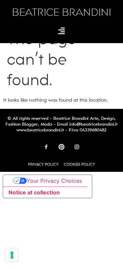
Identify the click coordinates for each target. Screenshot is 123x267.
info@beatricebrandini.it (93, 124)
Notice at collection (34, 192)
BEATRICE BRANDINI (61, 12)
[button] (61, 30)
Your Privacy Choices (54, 180)
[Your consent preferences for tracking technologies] (11, 255)
